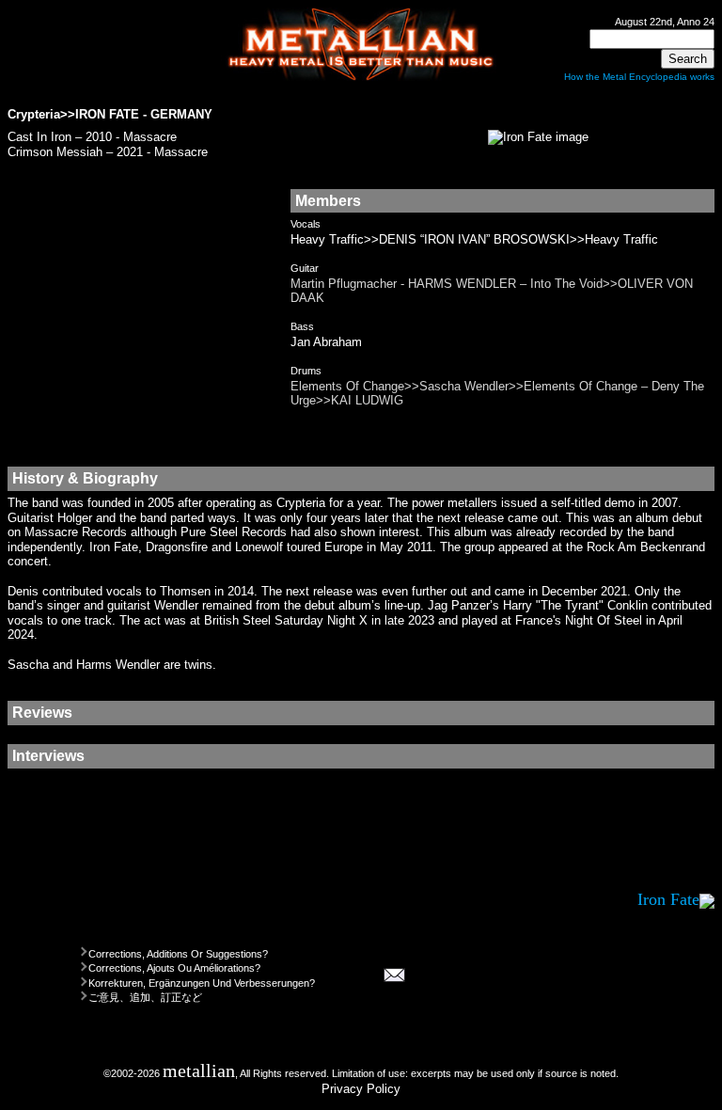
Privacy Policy (361, 1089)
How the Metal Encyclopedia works (639, 76)
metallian (199, 1071)
